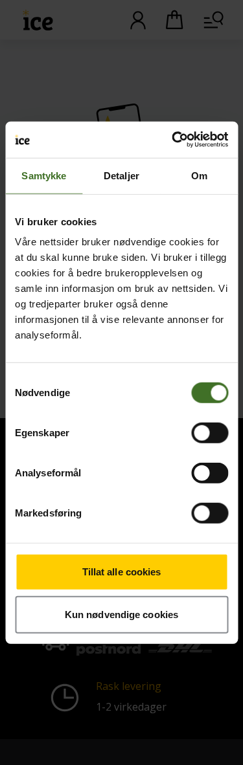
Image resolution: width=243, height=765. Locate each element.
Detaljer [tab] (121, 175)
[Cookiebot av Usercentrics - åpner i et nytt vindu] (173, 139)
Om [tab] (199, 175)
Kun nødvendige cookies (121, 613)
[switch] (209, 433)
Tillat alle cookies (121, 571)
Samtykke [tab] (43, 175)
